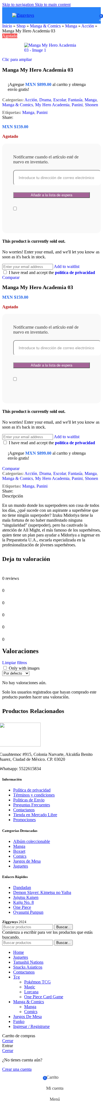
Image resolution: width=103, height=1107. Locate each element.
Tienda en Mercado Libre (35, 814)
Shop (21, 26)
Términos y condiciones (34, 795)
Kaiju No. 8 (23, 902)
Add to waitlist (66, 266)
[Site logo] (23, 15)
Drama (45, 99)
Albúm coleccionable (31, 841)
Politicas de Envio (28, 800)
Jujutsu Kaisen (25, 897)
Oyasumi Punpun (28, 912)
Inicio (7, 26)
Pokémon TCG (37, 982)
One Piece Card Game (43, 996)
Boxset (19, 851)
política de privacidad (75, 272)
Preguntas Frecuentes (31, 805)
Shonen (91, 104)
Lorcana (31, 991)
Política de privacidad (32, 790)
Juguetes (20, 866)
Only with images (24, 668)
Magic (29, 987)
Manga (71, 26)
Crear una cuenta (17, 1069)
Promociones (24, 819)
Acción (87, 26)
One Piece (22, 907)
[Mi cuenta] (93, 15)
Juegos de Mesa (27, 861)
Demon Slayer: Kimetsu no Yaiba (42, 892)
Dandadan (22, 887)
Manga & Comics (45, 26)
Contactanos (24, 809)
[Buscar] (85, 15)
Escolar (59, 99)
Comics (19, 856)
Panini (77, 104)
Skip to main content (53, 4)
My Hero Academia (52, 104)
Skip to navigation (18, 4)
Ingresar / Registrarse (31, 1026)
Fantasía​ (75, 99)
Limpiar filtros (14, 662)
